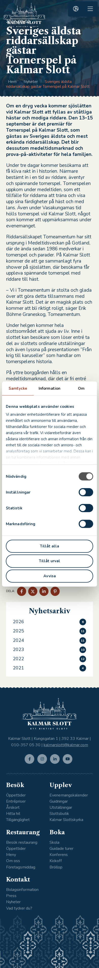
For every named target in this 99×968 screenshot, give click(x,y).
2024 (18, 640)
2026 (18, 622)
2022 (18, 659)
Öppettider (16, 795)
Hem (12, 81)
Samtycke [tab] (18, 388)
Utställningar (61, 807)
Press (11, 896)
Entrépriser (16, 801)
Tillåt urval (49, 560)
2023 (18, 649)
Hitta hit (13, 813)
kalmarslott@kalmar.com (66, 745)
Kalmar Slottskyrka (66, 820)
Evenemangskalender (69, 795)
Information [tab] (49, 388)
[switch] (86, 492)
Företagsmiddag (20, 867)
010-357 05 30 (25, 745)
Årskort (13, 807)
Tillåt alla (49, 545)
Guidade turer (61, 848)
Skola (54, 842)
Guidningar (59, 801)
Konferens (59, 854)
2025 (18, 631)
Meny (11, 854)
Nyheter (31, 81)
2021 (18, 668)
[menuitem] (75, 9)
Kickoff (56, 861)
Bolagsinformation (22, 889)
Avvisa (49, 576)
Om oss (13, 861)
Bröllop (56, 867)
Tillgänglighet (18, 820)
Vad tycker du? (19, 908)
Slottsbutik (59, 813)
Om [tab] (81, 388)
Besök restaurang (21, 842)
